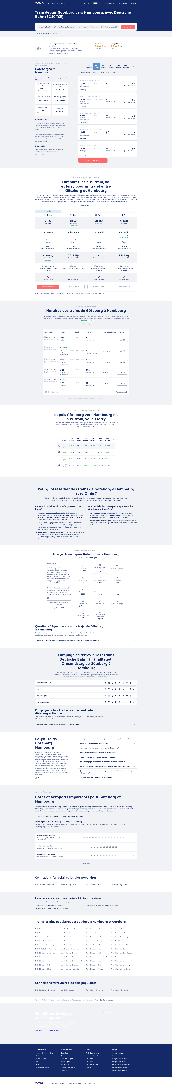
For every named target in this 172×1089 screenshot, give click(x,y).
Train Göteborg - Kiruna (69, 885)
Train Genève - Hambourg (94, 929)
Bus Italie (64, 1070)
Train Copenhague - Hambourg (45, 941)
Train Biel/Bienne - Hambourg (45, 990)
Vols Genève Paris (92, 1053)
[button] (82, 27)
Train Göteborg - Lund (118, 961)
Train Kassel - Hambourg (119, 990)
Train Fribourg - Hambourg (70, 949)
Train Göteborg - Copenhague (121, 953)
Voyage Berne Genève (119, 1067)
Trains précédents (52, 392)
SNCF (37, 1056)
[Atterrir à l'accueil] (40, 3)
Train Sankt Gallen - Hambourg (45, 949)
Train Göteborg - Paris (93, 949)
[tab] (88, 72)
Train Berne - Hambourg (69, 937)
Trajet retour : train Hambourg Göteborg (50, 906)
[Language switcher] (96, 3)
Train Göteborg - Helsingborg (71, 969)
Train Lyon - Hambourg (94, 941)
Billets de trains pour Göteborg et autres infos (102, 906)
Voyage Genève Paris (119, 1059)
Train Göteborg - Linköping (120, 965)
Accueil (37, 1000)
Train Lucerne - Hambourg (69, 941)
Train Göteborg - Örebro (43, 965)
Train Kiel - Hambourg (68, 990)
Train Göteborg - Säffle (119, 885)
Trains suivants (121, 392)
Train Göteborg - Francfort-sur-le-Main (48, 957)
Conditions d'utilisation (74, 1083)
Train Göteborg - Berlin (93, 953)
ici (102, 399)
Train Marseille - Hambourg (44, 945)
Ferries (63, 3)
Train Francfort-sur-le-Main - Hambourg (124, 945)
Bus (53, 3)
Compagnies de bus (68, 1067)
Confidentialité (90, 1083)
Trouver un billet (43, 91)
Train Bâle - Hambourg (42, 933)
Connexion (134, 3)
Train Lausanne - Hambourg (44, 937)
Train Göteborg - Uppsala (94, 969)
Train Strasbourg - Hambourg (96, 945)
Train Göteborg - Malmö (119, 957)
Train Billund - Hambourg (94, 990)
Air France (90, 1059)
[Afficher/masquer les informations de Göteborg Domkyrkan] (133, 847)
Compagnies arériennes (94, 1056)
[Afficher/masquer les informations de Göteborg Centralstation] (133, 838)
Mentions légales (58, 1083)
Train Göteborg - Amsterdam (45, 953)
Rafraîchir (85, 324)
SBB (37, 1062)
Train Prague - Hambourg (69, 945)
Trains (48, 3)
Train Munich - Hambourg (120, 941)
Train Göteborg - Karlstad (94, 961)
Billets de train (41, 1050)
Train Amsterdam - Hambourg (96, 933)
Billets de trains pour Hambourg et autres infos (52, 908)
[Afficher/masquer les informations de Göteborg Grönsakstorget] (133, 855)
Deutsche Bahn (41, 1059)
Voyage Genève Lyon (119, 1062)
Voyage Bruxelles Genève (121, 1064)
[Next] (133, 66)
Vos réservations (109, 3)
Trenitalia (39, 1064)
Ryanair (89, 1067)
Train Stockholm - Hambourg (121, 933)
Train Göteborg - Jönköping (120, 969)
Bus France (65, 1064)
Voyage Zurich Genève (120, 1070)
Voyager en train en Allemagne (59, 1000)
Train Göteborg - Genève (119, 949)
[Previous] (58, 439)
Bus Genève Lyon (67, 1059)
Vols (58, 3)
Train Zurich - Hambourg (119, 929)
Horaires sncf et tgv (42, 1067)
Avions (88, 1050)
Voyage (114, 1050)
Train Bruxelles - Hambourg (95, 937)
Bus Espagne (65, 1062)
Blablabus (64, 1053)
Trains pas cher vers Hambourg (82, 1000)
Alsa (62, 1056)
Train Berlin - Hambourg (119, 937)
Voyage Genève (117, 1053)
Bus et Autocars (66, 1050)
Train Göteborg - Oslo (93, 885)
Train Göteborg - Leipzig (43, 961)
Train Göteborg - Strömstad (70, 965)
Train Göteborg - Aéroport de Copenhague (100, 957)
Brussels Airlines (92, 1064)
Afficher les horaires (43, 113)
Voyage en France (118, 1056)
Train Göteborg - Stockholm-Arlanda (73, 961)
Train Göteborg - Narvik (94, 965)
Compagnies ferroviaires (44, 1053)
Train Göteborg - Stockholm (44, 885)
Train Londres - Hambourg (69, 929)
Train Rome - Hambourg (69, 933)
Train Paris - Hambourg (43, 929)
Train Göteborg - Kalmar (43, 969)
